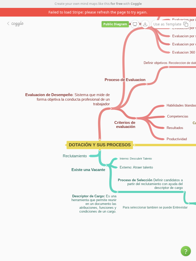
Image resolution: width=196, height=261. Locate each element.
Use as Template (167, 24)
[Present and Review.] (135, 24)
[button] (186, 251)
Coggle (136, 4)
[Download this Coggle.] (145, 24)
